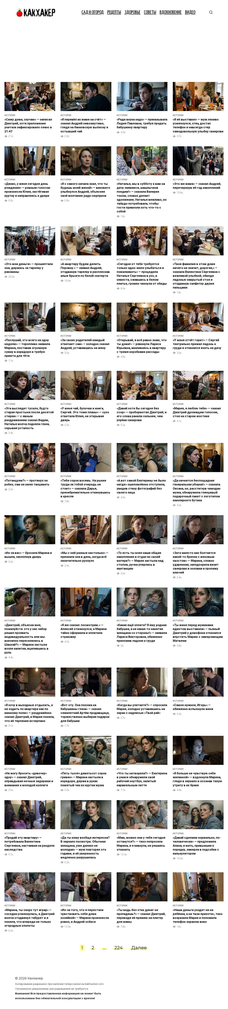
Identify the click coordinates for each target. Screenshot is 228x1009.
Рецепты (114, 12)
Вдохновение (171, 12)
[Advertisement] (114, 52)
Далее (139, 948)
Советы (150, 12)
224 (118, 948)
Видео (190, 12)
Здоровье (132, 12)
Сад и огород (93, 12)
